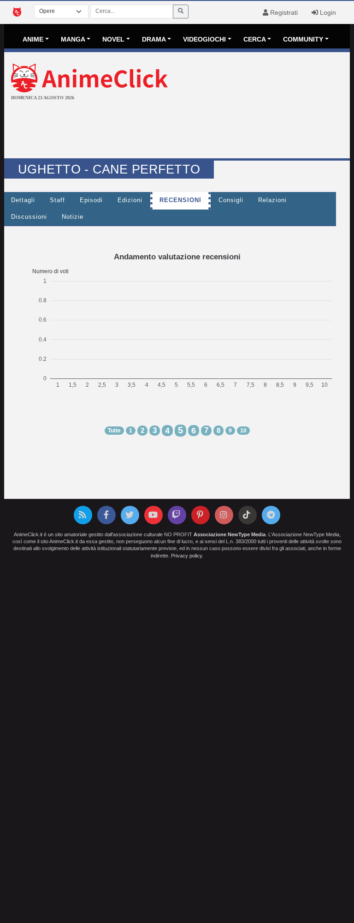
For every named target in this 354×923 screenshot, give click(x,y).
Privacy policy (186, 555)
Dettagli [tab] (23, 200)
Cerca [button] (254, 39)
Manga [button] (73, 39)
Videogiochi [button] (204, 39)
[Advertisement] (177, 130)
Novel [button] (113, 39)
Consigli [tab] (230, 200)
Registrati (283, 12)
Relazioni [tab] (272, 200)
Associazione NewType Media (230, 534)
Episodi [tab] (91, 200)
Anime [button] (33, 39)
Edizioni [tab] (130, 200)
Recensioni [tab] (180, 200)
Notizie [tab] (72, 217)
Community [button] (303, 39)
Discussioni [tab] (29, 217)
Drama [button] (154, 39)
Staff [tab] (57, 200)
